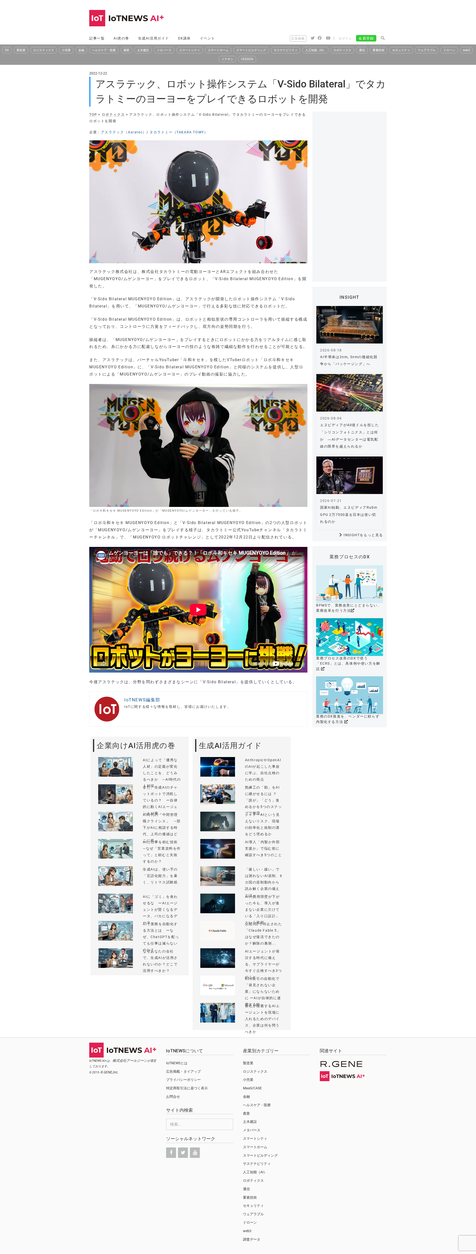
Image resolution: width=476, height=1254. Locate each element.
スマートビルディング (251, 50)
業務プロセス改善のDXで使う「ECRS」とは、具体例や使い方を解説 (348, 663)
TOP (93, 114)
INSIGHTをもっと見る (363, 535)
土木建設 (143, 50)
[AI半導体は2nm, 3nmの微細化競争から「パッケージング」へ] (349, 324)
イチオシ (227, 59)
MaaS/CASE (252, 1088)
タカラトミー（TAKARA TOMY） (178, 132)
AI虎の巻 (121, 38)
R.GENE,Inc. (110, 1072)
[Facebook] (171, 1152)
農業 (126, 50)
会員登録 (366, 38)
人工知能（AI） (315, 50)
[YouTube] (195, 1152)
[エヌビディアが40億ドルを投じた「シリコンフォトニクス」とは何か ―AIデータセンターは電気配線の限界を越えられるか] (349, 393)
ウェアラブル (427, 50)
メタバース (164, 50)
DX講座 (184, 38)
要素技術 (379, 50)
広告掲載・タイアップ (183, 1071)
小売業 (66, 50)
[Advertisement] (296, 18)
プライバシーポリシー (183, 1080)
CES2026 (247, 59)
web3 (466, 50)
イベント (207, 38)
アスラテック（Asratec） (124, 132)
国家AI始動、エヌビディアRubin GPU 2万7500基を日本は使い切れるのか (349, 514)
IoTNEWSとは (176, 1063)
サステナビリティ (286, 50)
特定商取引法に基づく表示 (187, 1088)
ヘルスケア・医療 (104, 50)
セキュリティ (401, 50)
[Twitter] (183, 1152)
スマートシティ (189, 50)
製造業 (21, 50)
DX (7, 50)
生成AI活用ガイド (153, 38)
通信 (362, 50)
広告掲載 (298, 38)
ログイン (345, 38)
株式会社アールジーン (130, 1061)
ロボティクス (342, 50)
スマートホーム (218, 50)
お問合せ (173, 1097)
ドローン (449, 50)
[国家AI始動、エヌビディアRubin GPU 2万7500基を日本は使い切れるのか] (349, 475)
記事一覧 (97, 38)
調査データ (251, 1239)
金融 (81, 50)
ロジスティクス (43, 50)
